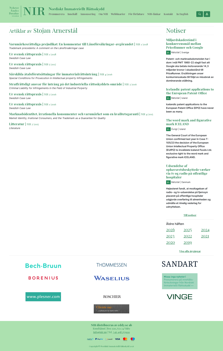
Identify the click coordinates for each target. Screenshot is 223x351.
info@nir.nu (100, 332)
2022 (188, 235)
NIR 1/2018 (142, 44)
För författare (136, 14)
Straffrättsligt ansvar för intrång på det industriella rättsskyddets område (65, 84)
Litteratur (16, 124)
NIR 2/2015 (33, 124)
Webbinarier (118, 14)
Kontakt (168, 14)
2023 (170, 235)
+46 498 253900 (121, 332)
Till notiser (190, 215)
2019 (188, 242)
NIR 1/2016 (50, 104)
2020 (170, 242)
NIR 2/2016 (50, 94)
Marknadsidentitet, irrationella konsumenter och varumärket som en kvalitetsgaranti (74, 114)
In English (182, 14)
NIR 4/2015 (147, 114)
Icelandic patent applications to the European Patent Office (190, 91)
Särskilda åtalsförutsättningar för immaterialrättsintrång (53, 74)
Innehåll (72, 14)
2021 (205, 235)
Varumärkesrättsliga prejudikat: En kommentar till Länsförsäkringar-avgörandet (71, 44)
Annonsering (88, 14)
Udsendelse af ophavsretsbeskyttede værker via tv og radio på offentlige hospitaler (188, 171)
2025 (188, 229)
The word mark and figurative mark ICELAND (188, 122)
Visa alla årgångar (190, 251)
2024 (205, 229)
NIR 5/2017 (50, 64)
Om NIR (103, 14)
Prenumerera (56, 14)
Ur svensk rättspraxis (25, 54)
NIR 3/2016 (130, 84)
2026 (170, 229)
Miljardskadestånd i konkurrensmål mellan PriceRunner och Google (184, 43)
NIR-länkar (154, 14)
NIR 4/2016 (106, 74)
